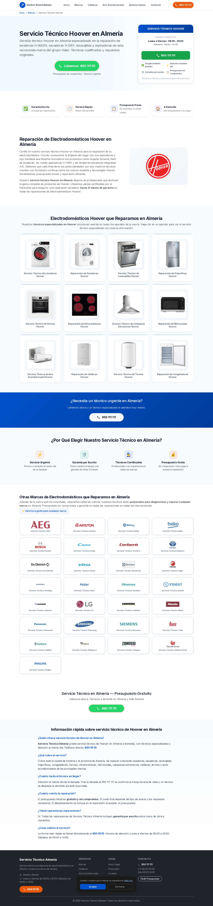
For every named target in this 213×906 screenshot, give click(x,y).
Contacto (156, 5)
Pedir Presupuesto (150, 878)
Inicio (67, 5)
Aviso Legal (114, 864)
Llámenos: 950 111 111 (79, 66)
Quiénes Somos (137, 5)
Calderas (93, 5)
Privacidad (113, 869)
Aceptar (93, 886)
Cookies (112, 873)
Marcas (79, 5)
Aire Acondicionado (113, 5)
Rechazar (120, 886)
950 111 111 (185, 5)
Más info (128, 880)
